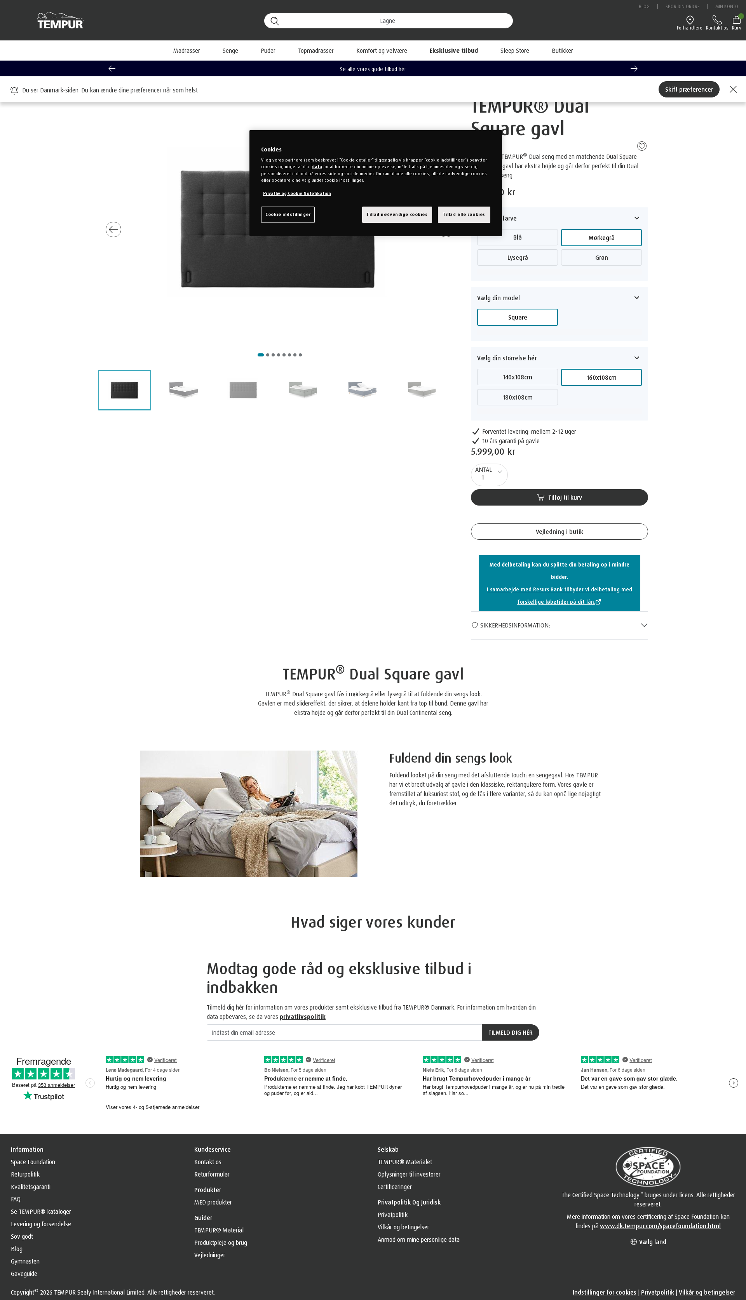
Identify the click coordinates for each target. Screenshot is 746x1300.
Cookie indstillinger (287, 214)
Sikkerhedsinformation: (514, 625)
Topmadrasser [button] (316, 50)
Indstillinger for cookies (604, 1292)
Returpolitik (25, 1174)
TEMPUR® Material (219, 1230)
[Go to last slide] (113, 229)
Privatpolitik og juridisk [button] (409, 1202)
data (317, 166)
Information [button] (27, 1149)
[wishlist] (642, 145)
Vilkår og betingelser (403, 1227)
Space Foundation (33, 1162)
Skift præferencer (689, 89)
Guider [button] (203, 1218)
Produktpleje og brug (220, 1242)
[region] (375, 183)
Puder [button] (268, 50)
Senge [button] (230, 50)
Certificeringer (395, 1187)
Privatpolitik (393, 1214)
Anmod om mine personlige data (419, 1239)
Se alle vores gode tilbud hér (373, 69)
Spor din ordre (682, 6)
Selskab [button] (388, 1149)
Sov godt (22, 1236)
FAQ (16, 1199)
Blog (644, 6)
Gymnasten (25, 1261)
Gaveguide (24, 1273)
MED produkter (213, 1202)
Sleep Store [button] (514, 50)
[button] (453, 50)
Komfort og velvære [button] (381, 50)
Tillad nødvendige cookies (396, 214)
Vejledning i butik (559, 531)
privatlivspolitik (303, 1016)
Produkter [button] (207, 1190)
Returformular (212, 1174)
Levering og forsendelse (41, 1224)
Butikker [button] (562, 50)
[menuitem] (453, 50)
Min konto (726, 6)
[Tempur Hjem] (57, 20)
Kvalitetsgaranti (31, 1187)
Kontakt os (207, 1162)
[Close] (732, 89)
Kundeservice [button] (212, 1149)
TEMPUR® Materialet (405, 1162)
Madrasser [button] (186, 50)
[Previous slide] (112, 68)
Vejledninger (209, 1255)
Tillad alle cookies (464, 214)
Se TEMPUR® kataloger (41, 1211)
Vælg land (652, 1242)
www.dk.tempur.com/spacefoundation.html (660, 1226)
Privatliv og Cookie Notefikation (297, 193)
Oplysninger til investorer (409, 1174)
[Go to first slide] (634, 68)
